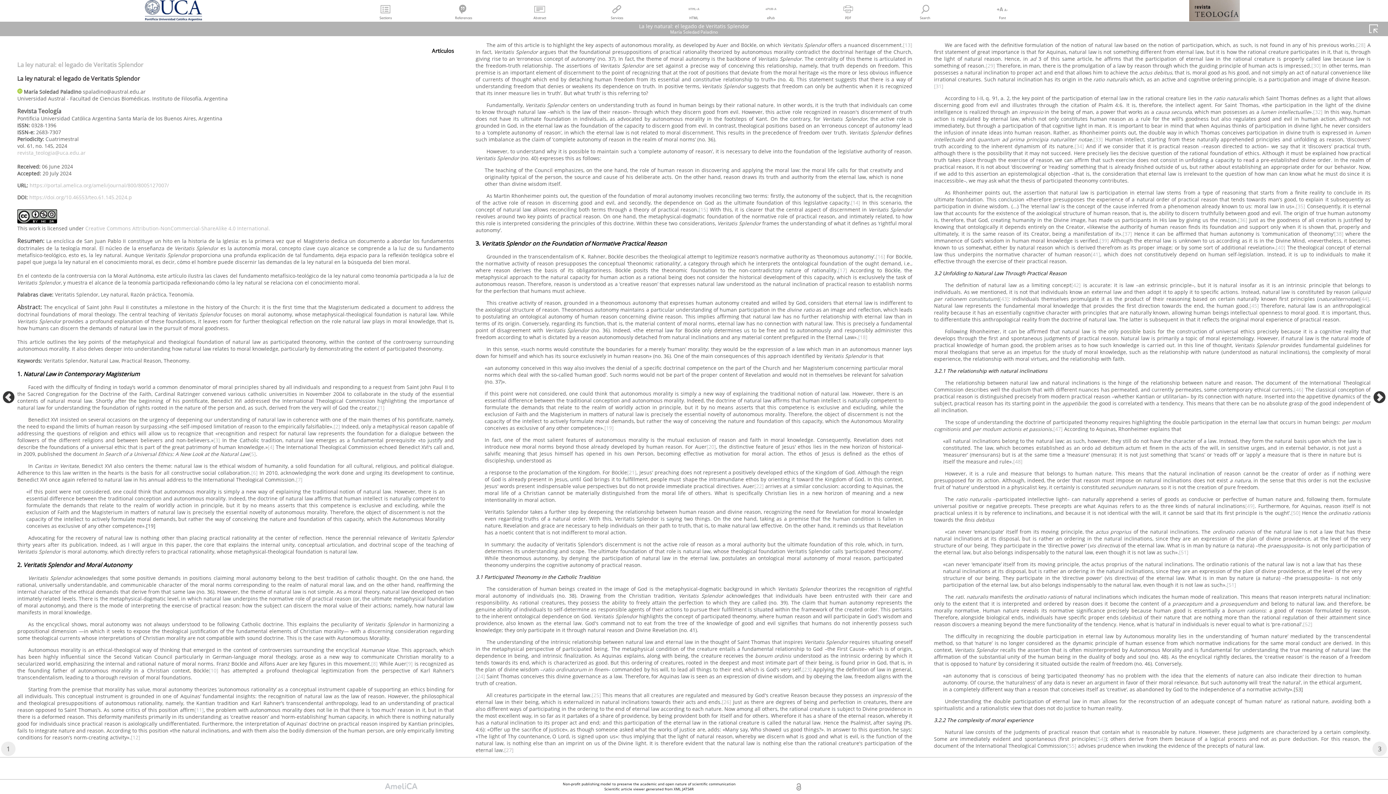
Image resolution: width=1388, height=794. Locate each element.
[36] (1242, 220)
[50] (1296, 512)
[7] (299, 479)
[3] (217, 440)
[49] (1250, 506)
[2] (337, 426)
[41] (1095, 254)
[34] (1079, 146)
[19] (609, 427)
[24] (480, 676)
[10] (213, 670)
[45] (1254, 305)
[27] (509, 750)
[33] (1098, 139)
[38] (1339, 233)
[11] (199, 710)
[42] (1076, 285)
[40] (1280, 247)
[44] (1364, 298)
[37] (1127, 233)
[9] (409, 663)
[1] (381, 407)
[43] (1004, 298)
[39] (1104, 240)
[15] (703, 209)
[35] (1300, 206)
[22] (759, 486)
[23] (807, 669)
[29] (990, 65)
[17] (842, 270)
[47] (1058, 429)
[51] (1183, 552)
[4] (271, 447)
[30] (1316, 65)
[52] (1307, 624)
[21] (632, 472)
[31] (938, 86)
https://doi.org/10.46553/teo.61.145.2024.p (80, 197)
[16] (880, 256)
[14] (855, 202)
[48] (1018, 461)
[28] (1361, 45)
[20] (711, 446)
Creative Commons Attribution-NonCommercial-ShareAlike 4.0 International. (177, 228)
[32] (1318, 111)
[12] (135, 737)
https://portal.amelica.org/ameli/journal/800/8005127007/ (99, 185)
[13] (907, 45)
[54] (1100, 738)
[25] (596, 695)
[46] (1299, 389)
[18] (863, 337)
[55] (1071, 745)
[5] (252, 454)
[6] (254, 472)
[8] (374, 663)
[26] (726, 702)
